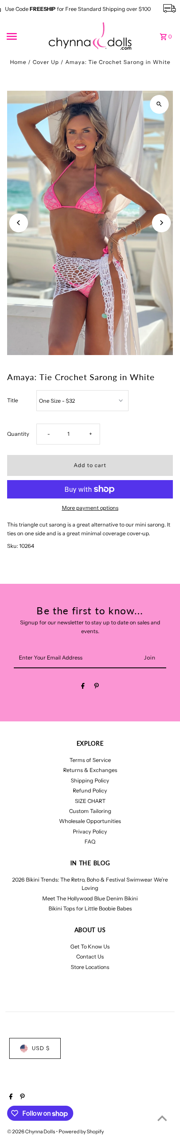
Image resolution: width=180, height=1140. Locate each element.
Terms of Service (90, 760)
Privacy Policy (90, 831)
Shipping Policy (90, 780)
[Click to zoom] (159, 104)
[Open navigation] (24, 36)
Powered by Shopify (81, 1131)
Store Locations (90, 967)
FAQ (90, 841)
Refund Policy (90, 790)
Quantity (18, 434)
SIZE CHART (90, 801)
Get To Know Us (90, 946)
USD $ (41, 1048)
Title (12, 400)
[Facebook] (83, 687)
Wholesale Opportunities (90, 821)
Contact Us (90, 956)
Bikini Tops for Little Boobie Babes (90, 908)
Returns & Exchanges (90, 770)
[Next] (161, 222)
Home (18, 62)
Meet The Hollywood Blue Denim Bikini (90, 898)
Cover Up (46, 62)
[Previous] (18, 222)
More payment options (90, 508)
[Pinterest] (96, 687)
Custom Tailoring (90, 811)
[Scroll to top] (162, 1118)
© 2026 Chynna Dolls (31, 1131)
